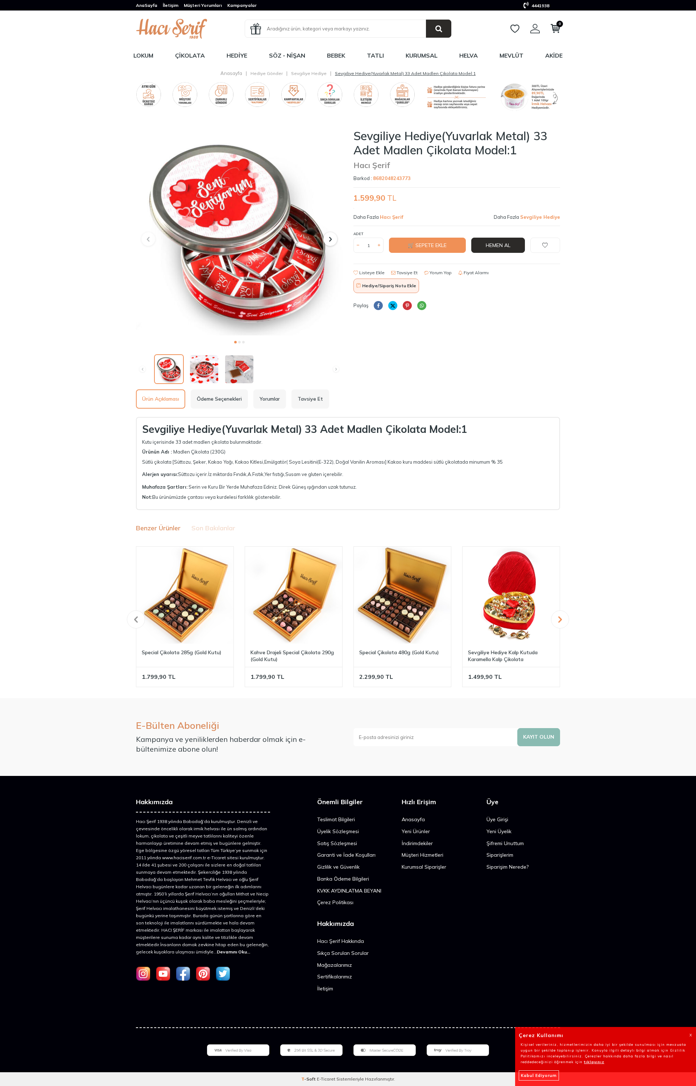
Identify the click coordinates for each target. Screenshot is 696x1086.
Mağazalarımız (334, 965)
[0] (555, 30)
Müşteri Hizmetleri (422, 855)
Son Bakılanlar (213, 528)
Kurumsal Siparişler (424, 867)
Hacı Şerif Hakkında (340, 941)
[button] (235, 342)
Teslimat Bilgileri (336, 819)
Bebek (336, 55)
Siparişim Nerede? (507, 867)
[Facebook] (183, 973)
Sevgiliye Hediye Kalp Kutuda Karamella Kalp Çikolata (503, 656)
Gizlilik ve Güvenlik (338, 867)
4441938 (539, 5)
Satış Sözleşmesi (337, 843)
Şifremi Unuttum (505, 843)
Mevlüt (511, 55)
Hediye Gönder (266, 73)
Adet (358, 233)
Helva (468, 55)
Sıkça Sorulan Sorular (343, 953)
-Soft (309, 1079)
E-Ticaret (326, 1079)
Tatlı (375, 55)
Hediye (237, 55)
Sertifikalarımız (334, 976)
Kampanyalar (242, 5)
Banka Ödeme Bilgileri (343, 879)
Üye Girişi (497, 819)
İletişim (170, 5)
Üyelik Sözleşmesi (338, 831)
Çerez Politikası (335, 902)
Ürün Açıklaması (160, 399)
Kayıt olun (538, 737)
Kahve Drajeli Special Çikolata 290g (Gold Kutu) (292, 656)
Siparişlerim (499, 855)
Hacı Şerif (371, 165)
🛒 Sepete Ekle (427, 245)
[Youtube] (163, 973)
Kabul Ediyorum (539, 1075)
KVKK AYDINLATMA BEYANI (349, 890)
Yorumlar (270, 399)
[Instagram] (143, 973)
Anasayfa (231, 73)
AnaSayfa (146, 5)
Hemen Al (498, 245)
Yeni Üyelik (498, 831)
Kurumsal (422, 55)
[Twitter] (223, 973)
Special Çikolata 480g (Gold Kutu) (399, 652)
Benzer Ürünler (158, 528)
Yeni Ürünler (416, 831)
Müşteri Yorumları (203, 5)
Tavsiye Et (406, 272)
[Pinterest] (203, 973)
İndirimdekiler (417, 843)
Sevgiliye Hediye (309, 73)
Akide (554, 55)
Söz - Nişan (287, 55)
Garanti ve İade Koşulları (346, 855)
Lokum (143, 55)
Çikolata (190, 55)
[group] (239, 232)
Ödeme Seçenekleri (219, 399)
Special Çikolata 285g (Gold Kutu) (181, 652)
